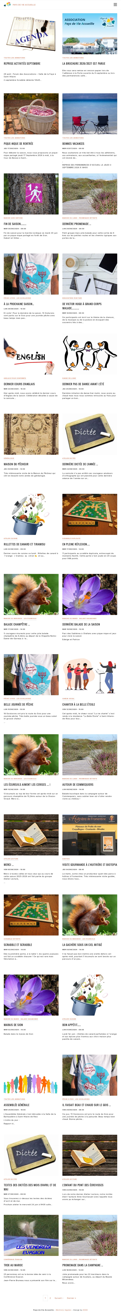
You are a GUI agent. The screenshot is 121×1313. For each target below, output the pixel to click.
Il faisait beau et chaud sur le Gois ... (86, 1105)
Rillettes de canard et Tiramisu (24, 544)
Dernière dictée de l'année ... (80, 464)
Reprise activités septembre (22, 63)
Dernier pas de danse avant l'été (83, 384)
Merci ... (9, 864)
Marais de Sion (13, 1025)
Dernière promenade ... (76, 224)
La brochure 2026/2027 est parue (83, 63)
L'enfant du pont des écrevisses (83, 1185)
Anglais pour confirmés (15, 378)
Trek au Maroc (13, 1265)
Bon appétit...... (71, 1025)
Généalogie (9, 458)
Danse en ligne (69, 378)
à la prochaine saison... (19, 304)
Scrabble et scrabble (18, 944)
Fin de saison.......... (15, 224)
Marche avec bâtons (13, 218)
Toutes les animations (14, 58)
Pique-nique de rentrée (18, 143)
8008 (85, 1310)
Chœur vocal (68, 698)
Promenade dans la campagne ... (82, 1265)
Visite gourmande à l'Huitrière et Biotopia (89, 864)
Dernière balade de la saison (81, 624)
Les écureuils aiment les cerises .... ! (27, 784)
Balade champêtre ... (17, 624)
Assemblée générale (16, 1105)
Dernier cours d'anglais (19, 384)
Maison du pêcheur (16, 464)
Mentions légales (63, 1310)
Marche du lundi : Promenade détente (79, 218)
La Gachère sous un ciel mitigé (82, 944)
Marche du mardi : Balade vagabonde (79, 618)
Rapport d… (30, 1119)
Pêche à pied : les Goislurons (17, 298)
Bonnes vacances (73, 143)
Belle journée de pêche (18, 704)
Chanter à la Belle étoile (78, 704)
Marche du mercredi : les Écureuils (20, 618)
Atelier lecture (11, 859)
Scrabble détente (12, 939)
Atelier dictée (69, 458)
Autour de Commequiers (77, 784)
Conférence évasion (13, 1259)
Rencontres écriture (72, 298)
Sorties (66, 859)
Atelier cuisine (11, 538)
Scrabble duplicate (71, 538)
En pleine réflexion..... (76, 544)
